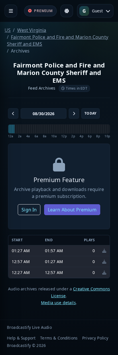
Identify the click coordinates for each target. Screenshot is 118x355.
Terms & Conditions (59, 338)
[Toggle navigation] (11, 11)
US (8, 30)
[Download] (104, 250)
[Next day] (74, 113)
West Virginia (31, 30)
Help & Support (21, 338)
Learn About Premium (72, 210)
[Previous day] (13, 113)
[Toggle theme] (66, 11)
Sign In (29, 210)
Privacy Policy (95, 338)
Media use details (58, 302)
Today (90, 113)
